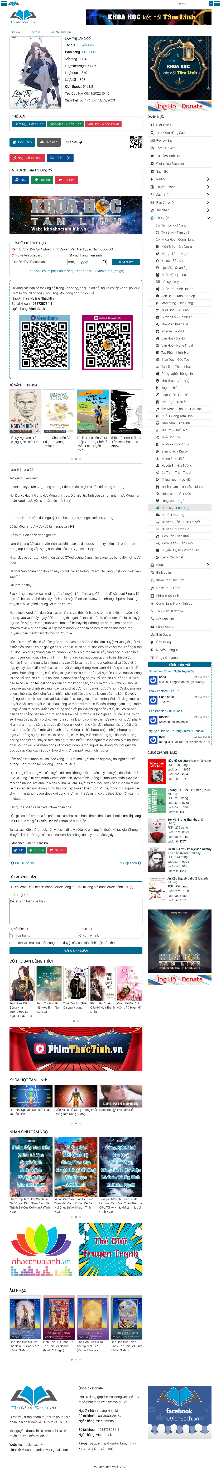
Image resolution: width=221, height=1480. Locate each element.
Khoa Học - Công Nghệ (177, 239)
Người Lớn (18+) (172, 515)
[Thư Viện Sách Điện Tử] (180, 1438)
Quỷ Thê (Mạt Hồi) (129, 1003)
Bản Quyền (164, 634)
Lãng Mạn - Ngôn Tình (65, 124)
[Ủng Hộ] (180, 110)
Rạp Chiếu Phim (167, 202)
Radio (160, 179)
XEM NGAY (126, 262)
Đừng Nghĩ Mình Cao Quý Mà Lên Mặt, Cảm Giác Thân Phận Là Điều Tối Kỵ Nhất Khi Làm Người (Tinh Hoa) (75, 1205)
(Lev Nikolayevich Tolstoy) (189, 851)
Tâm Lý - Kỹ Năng (174, 225)
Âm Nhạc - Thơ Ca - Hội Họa (181, 409)
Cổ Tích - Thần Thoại (176, 472)
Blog (159, 564)
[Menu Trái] (4, 5)
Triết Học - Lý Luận (175, 310)
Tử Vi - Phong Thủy (175, 444)
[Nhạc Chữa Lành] (44, 1277)
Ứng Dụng (163, 642)
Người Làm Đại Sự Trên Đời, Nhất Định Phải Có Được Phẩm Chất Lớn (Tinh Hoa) (120, 1203)
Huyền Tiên (85, 45)
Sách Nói (162, 194)
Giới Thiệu (163, 125)
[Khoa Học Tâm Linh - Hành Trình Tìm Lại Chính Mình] (180, 972)
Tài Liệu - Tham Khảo (176, 366)
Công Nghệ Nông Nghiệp (174, 603)
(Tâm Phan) (186, 821)
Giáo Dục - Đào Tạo (175, 359)
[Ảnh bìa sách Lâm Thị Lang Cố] (35, 107)
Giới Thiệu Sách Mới (170, 163)
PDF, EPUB (89, 52)
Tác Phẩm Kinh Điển (175, 352)
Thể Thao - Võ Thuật (175, 380)
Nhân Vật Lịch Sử (173, 274)
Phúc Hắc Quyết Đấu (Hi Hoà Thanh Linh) (75, 1007)
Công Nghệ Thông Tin (177, 373)
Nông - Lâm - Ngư (174, 253)
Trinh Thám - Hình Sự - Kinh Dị (183, 486)
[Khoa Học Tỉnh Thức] (75, 234)
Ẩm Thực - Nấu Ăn (174, 402)
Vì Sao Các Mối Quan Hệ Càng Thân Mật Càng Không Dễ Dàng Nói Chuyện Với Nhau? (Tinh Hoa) (29, 1205)
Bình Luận (62, 158)
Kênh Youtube (166, 626)
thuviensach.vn (34, 1444)
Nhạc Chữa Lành (30, 158)
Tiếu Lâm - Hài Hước (176, 493)
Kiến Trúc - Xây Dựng (176, 246)
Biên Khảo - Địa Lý (174, 451)
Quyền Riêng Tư (167, 650)
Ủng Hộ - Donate (168, 657)
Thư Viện (35, 32)
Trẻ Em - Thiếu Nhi (174, 430)
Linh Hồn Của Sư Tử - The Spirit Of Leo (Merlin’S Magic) (57, 1344)
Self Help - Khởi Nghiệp (178, 296)
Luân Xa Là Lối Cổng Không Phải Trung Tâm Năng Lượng (30, 1112)
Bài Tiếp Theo (127, 863)
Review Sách (165, 140)
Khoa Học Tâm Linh (170, 580)
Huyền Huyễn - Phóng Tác (180, 550)
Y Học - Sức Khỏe (173, 260)
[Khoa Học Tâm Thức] (149, 24)
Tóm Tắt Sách (166, 148)
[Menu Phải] (217, 5)
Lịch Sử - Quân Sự (174, 267)
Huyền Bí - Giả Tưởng (176, 465)
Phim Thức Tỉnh (167, 595)
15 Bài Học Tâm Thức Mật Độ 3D (120, 1110)
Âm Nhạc (162, 210)
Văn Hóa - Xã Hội (173, 338)
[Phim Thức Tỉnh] (75, 1071)
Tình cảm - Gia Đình (175, 423)
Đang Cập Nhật (172, 557)
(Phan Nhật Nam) (189, 760)
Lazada (45, 180)
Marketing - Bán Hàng (177, 303)
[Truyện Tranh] (110, 1277)
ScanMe (72, 142)
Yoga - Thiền (170, 387)
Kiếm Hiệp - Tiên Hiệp (177, 543)
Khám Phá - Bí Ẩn (173, 458)
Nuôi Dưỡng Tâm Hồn (177, 416)
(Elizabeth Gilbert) (187, 880)
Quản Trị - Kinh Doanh (177, 289)
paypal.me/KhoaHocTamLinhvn (113, 1443)
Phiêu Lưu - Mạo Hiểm (177, 479)
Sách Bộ (162, 171)
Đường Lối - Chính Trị (177, 317)
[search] (211, 3)
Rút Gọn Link (165, 619)
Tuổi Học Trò (170, 437)
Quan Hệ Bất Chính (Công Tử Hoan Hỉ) (102, 1005)
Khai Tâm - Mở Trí (173, 331)
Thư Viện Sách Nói (169, 611)
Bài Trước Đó (24, 863)
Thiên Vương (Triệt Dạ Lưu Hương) (48, 1005)
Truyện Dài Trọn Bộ (175, 529)
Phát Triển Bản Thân (175, 395)
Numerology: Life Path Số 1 (72, 1110)
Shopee (69, 180)
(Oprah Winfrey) (189, 792)
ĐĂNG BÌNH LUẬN (76, 950)
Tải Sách (51, 142)
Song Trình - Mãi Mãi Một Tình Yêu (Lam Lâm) (20, 1007)
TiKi (23, 180)
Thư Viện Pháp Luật (175, 324)
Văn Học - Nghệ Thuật (103, 124)
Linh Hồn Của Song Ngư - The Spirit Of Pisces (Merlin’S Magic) (126, 1344)
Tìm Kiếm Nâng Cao (170, 132)
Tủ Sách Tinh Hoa (168, 156)
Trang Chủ (14, 32)
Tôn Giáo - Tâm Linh (175, 232)
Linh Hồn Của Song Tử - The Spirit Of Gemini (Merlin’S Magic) (25, 1344)
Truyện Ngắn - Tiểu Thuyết (180, 522)
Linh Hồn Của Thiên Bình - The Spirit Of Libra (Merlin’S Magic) (93, 1344)
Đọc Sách (25, 142)
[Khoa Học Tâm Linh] (180, 99)
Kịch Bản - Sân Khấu (176, 536)
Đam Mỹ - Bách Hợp (61, 32)
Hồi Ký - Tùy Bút (173, 282)
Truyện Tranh (166, 187)
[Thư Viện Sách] (14, 5)
